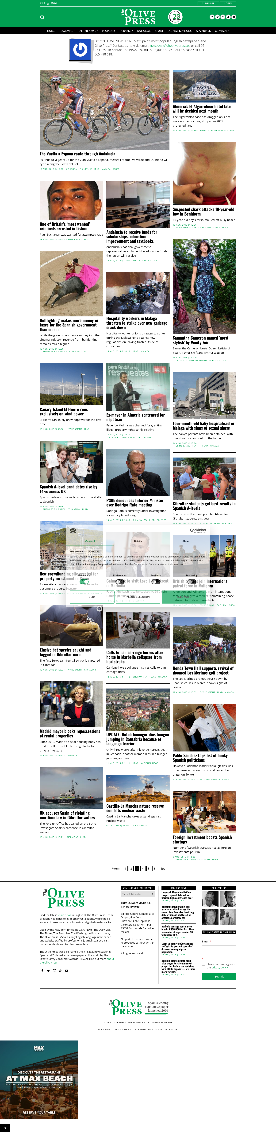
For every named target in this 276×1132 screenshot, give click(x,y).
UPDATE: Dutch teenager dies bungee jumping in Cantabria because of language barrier (137, 739)
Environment (218, 130)
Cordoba (71, 169)
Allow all (184, 597)
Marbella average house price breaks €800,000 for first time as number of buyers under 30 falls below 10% (177, 930)
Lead (97, 169)
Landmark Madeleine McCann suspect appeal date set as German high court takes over (176, 895)
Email (206, 941)
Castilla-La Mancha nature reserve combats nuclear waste (135, 808)
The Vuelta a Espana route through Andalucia (77, 153)
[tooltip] (212, 17)
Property (71, 755)
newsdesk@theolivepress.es (170, 45)
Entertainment (198, 360)
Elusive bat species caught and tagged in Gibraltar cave (65, 652)
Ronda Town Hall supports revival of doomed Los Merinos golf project (203, 670)
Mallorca (229, 605)
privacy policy (219, 967)
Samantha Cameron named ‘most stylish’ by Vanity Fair (200, 340)
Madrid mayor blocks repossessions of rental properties (70, 733)
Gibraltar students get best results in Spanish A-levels (204, 505)
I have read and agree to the (221, 966)
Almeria (204, 130)
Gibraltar (220, 523)
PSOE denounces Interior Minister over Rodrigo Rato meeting (134, 502)
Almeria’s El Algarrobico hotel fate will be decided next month (202, 108)
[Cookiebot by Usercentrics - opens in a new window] (192, 530)
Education (139, 260)
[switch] (120, 581)
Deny (92, 597)
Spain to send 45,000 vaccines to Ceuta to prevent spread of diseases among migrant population (177, 947)
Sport (116, 169)
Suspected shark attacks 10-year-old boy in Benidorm (203, 211)
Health (196, 446)
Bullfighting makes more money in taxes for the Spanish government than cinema (69, 325)
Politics (152, 260)
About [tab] (185, 541)
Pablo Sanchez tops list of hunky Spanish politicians (200, 757)
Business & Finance (54, 351)
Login (228, 3)
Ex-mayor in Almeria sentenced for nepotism (135, 417)
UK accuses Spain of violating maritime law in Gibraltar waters (67, 815)
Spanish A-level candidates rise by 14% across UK (68, 489)
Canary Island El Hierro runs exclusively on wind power (64, 411)
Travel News (220, 227)
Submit (219, 976)
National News (202, 227)
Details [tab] (138, 541)
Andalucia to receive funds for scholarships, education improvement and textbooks (131, 236)
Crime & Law (73, 239)
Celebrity (181, 360)
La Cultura (85, 169)
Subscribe (208, 3)
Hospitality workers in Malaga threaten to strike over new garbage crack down (136, 323)
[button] (152, 894)
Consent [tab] (90, 541)
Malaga (106, 169)
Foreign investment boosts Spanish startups (202, 839)
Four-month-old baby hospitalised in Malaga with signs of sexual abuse (203, 425)
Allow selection (138, 597)
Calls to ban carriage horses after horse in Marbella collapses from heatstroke (134, 657)
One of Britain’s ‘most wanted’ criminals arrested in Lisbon (65, 226)
